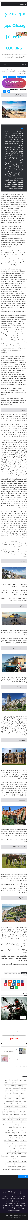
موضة (8, 1153)
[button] (23, 4)
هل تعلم (12, 1156)
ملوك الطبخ (22, 89)
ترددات (4, 1112)
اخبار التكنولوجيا (13, 1080)
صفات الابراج (23, 1130)
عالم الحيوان (7, 1133)
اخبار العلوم (24, 1083)
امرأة (25, 1112)
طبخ (13, 1133)
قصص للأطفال (15, 1143)
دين (20, 1122)
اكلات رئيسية (9, 1091)
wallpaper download (15, 1169)
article (25, 1159)
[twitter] (18, 981)
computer (15, 1161)
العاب (25, 1104)
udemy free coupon (12, 1166)
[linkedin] (14, 981)
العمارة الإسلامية (10, 1104)
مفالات (14, 77)
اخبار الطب (6, 1080)
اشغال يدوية (12, 1085)
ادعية (14, 1083)
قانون (10, 1140)
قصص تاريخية (23, 1143)
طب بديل (24, 1133)
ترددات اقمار (23, 1114)
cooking (9, 1161)
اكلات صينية (23, 1093)
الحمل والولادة (18, 1101)
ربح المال (15, 1122)
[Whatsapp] (16, 987)
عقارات (20, 1135)
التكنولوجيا (16, 1098)
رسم (10, 1122)
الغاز (4, 1104)
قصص (5, 1140)
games (3, 1164)
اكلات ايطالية (16, 1088)
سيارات (24, 1127)
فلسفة (10, 1135)
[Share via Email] (12, 987)
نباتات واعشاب (23, 1156)
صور (13, 1130)
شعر (5, 1127)
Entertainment (10, 1164)
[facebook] (22, 981)
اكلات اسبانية (23, 1088)
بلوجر (21, 1112)
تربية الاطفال (11, 1112)
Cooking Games (23, 1164)
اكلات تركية (24, 1091)
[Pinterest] (22, 984)
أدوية (10, 1083)
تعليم (25, 1117)
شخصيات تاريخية (17, 1127)
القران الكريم (23, 1106)
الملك (12, 1109)
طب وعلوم (18, 1133)
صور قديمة (7, 1130)
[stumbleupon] (10, 981)
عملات (15, 1135)
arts (20, 1159)
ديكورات (24, 1122)
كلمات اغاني (11, 1146)
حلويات (24, 1119)
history (24, 1166)
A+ (9, 91)
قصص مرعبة (7, 1143)
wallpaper (24, 1169)
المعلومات (17, 1109)
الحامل (24, 1101)
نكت (17, 1156)
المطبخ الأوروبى (8, 1106)
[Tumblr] (6, 981)
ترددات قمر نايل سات (14, 1114)
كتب (17, 1146)
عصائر (25, 1135)
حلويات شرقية (18, 1119)
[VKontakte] (14, 984)
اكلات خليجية (16, 1091)
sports (19, 1166)
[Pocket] (5, 984)
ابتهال (25, 1080)
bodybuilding (15, 1159)
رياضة (6, 1122)
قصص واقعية (23, 1146)
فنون (10, 1138)
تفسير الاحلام (19, 1117)
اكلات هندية (16, 1096)
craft (16, 1164)
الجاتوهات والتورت (8, 1098)
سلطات (16, 1125)
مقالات (9, 77)
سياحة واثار (19, 77)
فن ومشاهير (23, 1138)
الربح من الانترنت (9, 1101)
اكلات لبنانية (16, 1093)
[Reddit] (18, 984)
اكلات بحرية (8, 1088)
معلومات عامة (5, 1151)
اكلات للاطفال (9, 1093)
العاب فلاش (19, 1104)
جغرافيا (12, 1117)
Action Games (5, 1156)
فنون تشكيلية (23, 1140)
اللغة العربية (16, 1106)
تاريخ (17, 1112)
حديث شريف (6, 1117)
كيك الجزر (15, 1148)
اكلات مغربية (23, 1096)
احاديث (20, 1080)
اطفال (5, 1085)
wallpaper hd (6, 1169)
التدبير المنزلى (23, 1098)
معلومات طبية (14, 1151)
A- (4, 91)
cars (9, 1159)
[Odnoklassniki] (9, 984)
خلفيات (4, 1119)
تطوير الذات (5, 1114)
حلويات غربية (10, 1119)
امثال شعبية (6, 1109)
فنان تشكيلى (16, 1138)
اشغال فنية (19, 1085)
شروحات (10, 1127)
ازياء (6, 1083)
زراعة (21, 1125)
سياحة (24, 77)
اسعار (25, 1085)
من (6, 182)
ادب (18, 1083)
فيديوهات (16, 1140)
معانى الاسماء (23, 1151)
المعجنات (24, 1109)
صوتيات (17, 1130)
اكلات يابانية (8, 1096)
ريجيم (25, 1125)
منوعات (5, 77)
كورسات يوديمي (22, 1148)
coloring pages (23, 1161)
